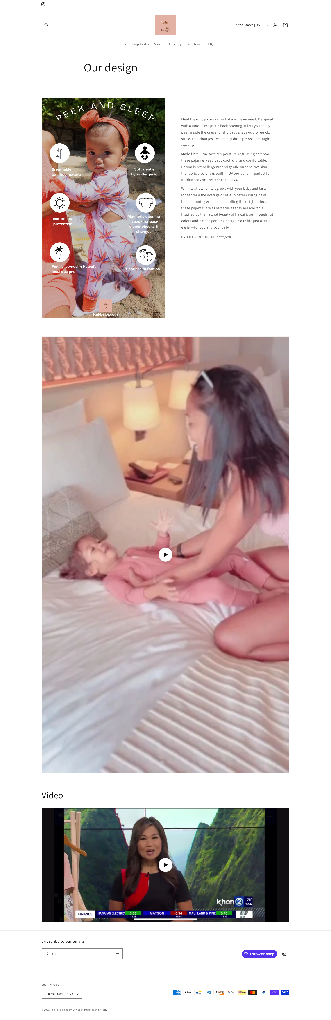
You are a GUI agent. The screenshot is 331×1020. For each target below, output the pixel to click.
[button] (47, 25)
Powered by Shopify (95, 1009)
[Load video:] (165, 555)
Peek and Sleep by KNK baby (67, 1009)
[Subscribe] (117, 953)
